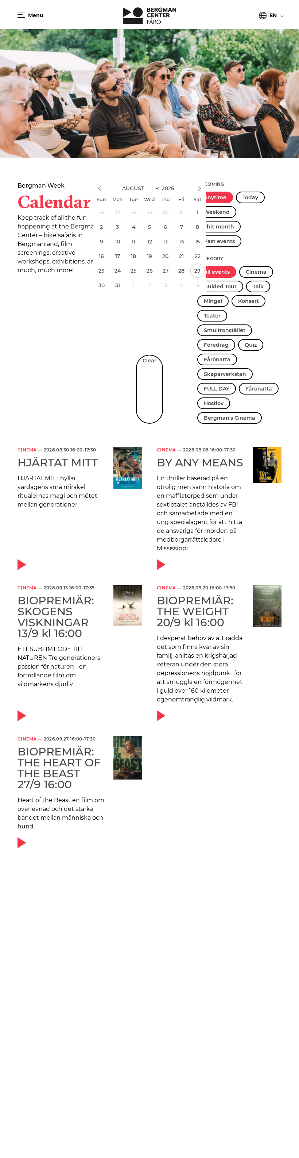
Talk (258, 286)
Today (250, 197)
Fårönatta (217, 359)
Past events (219, 241)
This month (219, 226)
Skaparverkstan (225, 374)
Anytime (215, 197)
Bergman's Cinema (229, 418)
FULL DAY (216, 388)
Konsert (248, 301)
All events (217, 272)
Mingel (213, 301)
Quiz (251, 345)
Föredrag (216, 345)
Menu (35, 15)
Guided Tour (220, 286)
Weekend (217, 212)
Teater (212, 315)
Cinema (256, 272)
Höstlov (214, 403)
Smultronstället (224, 330)
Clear (149, 360)
